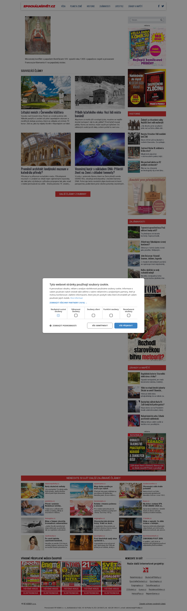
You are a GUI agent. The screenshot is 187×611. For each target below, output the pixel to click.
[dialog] (93, 305)
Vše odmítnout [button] (100, 325)
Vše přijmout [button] (126, 325)
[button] (93, 302)
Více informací (76, 298)
